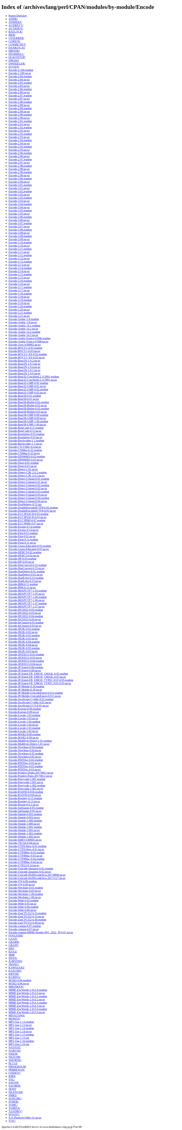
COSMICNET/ (17, 44)
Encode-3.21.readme (20, 312)
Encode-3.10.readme (20, 242)
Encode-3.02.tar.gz (19, 194)
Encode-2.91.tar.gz (19, 124)
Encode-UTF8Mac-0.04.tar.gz (25, 862)
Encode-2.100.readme (21, 70)
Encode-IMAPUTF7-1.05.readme (28, 590)
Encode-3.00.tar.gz (19, 181)
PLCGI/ (13, 1063)
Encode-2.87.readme (20, 95)
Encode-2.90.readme (20, 114)
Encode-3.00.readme (20, 178)
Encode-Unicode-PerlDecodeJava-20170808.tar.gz (37, 874)
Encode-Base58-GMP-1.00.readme (28, 421)
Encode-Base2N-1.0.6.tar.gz (24, 373)
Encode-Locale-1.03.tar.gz (23, 718)
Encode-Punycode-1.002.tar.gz (26, 788)
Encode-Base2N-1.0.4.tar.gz (24, 367)
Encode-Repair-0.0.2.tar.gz (24, 804)
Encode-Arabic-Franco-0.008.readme (29, 338)
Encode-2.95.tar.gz (19, 149)
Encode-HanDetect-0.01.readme (27, 571)
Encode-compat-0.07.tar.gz (24, 929)
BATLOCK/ (16, 31)
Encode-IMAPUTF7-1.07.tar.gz (27, 606)
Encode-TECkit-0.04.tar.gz (24, 842)
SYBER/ (14, 1101)
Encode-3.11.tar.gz (19, 252)
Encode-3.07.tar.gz (19, 226)
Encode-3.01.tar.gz (19, 188)
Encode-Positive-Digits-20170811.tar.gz (31, 772)
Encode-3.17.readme (20, 287)
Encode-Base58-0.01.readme (25, 395)
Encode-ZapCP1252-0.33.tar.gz (26, 916)
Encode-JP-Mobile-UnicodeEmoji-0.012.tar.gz (35, 696)
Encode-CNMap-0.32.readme (25, 450)
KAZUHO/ (15, 970)
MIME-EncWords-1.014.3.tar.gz (27, 1005)
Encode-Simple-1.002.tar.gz (24, 836)
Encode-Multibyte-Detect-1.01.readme (30, 740)
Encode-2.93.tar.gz (19, 137)
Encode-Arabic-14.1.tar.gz (23, 328)
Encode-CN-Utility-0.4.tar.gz (25, 446)
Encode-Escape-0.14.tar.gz (24, 529)
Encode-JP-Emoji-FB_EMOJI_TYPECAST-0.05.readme (41, 680)
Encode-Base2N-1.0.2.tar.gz (24, 360)
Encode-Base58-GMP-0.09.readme (28, 414)
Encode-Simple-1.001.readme (25, 827)
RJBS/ (12, 1076)
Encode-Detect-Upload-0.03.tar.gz (28, 494)
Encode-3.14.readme (20, 268)
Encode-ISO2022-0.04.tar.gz (25, 619)
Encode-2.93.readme (20, 133)
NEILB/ (13, 1053)
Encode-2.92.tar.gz (19, 130)
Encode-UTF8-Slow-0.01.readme (27, 846)
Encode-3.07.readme (20, 223)
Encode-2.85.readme (20, 82)
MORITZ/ (14, 1018)
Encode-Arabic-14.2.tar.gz (23, 335)
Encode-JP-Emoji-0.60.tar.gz (25, 670)
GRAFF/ (14, 945)
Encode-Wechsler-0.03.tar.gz (25, 890)
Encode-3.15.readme (20, 274)
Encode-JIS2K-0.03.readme (24, 635)
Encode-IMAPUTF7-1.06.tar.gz (27, 600)
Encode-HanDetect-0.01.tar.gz (26, 574)
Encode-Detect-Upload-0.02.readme (29, 485)
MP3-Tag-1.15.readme (21, 1034)
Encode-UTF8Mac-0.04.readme (27, 858)
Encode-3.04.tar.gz (19, 207)
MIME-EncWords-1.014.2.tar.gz (27, 999)
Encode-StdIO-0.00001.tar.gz (25, 839)
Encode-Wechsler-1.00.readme (26, 894)
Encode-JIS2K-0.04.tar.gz (23, 644)
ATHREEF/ (15, 22)
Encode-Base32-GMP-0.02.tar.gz (27, 392)
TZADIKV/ (15, 1111)
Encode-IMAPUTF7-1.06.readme (28, 597)
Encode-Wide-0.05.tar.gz (22, 903)
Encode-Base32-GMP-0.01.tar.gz (27, 386)
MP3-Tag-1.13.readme (21, 1021)
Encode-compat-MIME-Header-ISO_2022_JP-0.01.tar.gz (41, 932)
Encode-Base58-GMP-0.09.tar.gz (27, 418)
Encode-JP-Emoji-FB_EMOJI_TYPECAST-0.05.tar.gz (40, 683)
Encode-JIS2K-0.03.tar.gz (23, 638)
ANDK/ (13, 18)
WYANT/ (14, 1114)
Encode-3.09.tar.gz (19, 239)
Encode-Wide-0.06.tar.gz (22, 910)
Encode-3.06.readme (20, 216)
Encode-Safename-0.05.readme (26, 807)
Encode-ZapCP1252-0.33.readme (27, 913)
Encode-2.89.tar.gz (19, 111)
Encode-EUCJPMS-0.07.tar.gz (26, 523)
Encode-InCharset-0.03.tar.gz (25, 625)
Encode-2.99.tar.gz (19, 175)
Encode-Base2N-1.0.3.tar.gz (24, 363)
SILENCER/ (16, 1092)
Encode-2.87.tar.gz (19, 98)
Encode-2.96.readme (20, 153)
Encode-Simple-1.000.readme (25, 820)
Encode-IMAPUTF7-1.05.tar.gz (27, 593)
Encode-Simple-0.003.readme (25, 814)
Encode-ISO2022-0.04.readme (26, 616)
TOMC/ (13, 1104)
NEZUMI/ (14, 1056)
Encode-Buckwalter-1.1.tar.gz (25, 443)
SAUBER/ (15, 1085)
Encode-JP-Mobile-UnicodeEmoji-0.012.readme (36, 692)
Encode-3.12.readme (20, 255)
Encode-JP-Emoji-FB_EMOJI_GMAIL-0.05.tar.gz (37, 676)
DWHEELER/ (17, 63)
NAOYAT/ (15, 1047)
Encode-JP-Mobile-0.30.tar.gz (25, 689)
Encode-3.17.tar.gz (19, 290)
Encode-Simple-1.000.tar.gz (24, 823)
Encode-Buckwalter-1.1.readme (26, 440)
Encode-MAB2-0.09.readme (25, 734)
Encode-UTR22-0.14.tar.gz (24, 865)
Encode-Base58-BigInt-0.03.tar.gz (28, 411)
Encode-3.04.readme (20, 204)
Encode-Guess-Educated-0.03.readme (30, 545)
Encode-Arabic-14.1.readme (24, 325)
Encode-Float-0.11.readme (23, 539)
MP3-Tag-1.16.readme (21, 1041)
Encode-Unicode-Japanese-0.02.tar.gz (30, 871)
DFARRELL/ (16, 54)
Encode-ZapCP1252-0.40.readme (27, 919)
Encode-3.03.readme (20, 197)
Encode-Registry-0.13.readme (25, 798)
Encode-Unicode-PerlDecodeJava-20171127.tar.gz (37, 878)
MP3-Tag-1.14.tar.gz (20, 1031)
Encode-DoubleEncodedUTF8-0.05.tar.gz (32, 510)
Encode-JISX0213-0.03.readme (26, 654)
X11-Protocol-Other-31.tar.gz (25, 1117)
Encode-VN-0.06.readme (23, 881)
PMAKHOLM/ (17, 1066)
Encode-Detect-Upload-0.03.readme (29, 491)
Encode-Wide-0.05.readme (24, 900)
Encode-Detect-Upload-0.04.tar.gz (28, 501)
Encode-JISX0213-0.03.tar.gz (25, 657)
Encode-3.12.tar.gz (19, 258)
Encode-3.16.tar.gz (19, 284)
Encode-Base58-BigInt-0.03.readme (29, 408)
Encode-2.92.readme (20, 127)
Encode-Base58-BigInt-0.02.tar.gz (28, 405)
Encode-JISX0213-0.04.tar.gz (25, 664)
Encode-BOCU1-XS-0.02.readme (28, 354)
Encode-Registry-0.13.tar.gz (24, 801)
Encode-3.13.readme (20, 261)
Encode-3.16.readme (20, 280)
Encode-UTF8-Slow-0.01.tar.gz (26, 849)
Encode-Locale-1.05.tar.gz (23, 731)
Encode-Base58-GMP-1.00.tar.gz (27, 424)
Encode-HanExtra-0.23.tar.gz (25, 581)
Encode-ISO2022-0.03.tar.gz (25, 613)
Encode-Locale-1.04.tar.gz (23, 724)
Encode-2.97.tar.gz (19, 162)
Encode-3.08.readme (20, 229)
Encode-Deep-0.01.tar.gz (23, 466)
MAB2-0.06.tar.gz (19, 983)
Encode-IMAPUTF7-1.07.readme (28, 603)
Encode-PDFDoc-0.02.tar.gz (25, 763)
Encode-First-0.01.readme (23, 533)
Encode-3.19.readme (20, 299)
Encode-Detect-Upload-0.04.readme (29, 498)
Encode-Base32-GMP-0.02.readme (28, 389)
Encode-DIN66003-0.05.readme (27, 456)
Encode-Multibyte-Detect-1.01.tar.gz (29, 743)
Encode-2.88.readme (20, 101)
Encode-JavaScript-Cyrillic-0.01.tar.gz (30, 702)
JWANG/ (14, 964)
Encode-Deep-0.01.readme (24, 462)
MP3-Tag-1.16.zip (19, 1044)
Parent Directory (18, 15)
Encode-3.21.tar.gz (19, 315)
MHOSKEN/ (16, 986)
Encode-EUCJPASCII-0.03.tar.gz (27, 517)
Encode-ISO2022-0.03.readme (26, 609)
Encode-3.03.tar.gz (19, 200)
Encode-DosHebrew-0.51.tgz (25, 504)
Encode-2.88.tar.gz (19, 105)
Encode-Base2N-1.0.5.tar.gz (24, 370)
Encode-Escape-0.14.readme (25, 526)
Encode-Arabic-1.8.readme (24, 319)
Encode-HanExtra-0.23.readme (26, 577)
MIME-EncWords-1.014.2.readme (28, 996)
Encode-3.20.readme (20, 306)
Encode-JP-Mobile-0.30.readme (26, 686)
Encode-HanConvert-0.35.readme (28, 565)
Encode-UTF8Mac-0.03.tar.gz (25, 855)
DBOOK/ (14, 50)
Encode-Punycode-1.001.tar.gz (26, 782)
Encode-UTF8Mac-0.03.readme (27, 852)
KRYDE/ (14, 973)
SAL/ (12, 1079)
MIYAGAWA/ (17, 1015)
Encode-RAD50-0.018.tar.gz (25, 795)
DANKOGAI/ (17, 47)
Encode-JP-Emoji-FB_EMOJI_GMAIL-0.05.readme (38, 673)
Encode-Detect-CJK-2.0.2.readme (28, 472)
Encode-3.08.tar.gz (19, 232)
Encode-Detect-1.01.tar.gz (23, 469)
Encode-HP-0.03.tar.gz (21, 561)
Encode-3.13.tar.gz (19, 264)
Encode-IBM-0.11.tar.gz (22, 587)
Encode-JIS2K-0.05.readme (24, 648)
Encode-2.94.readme (20, 140)
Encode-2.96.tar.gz (19, 156)
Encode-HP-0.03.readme (22, 558)
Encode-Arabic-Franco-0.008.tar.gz (28, 341)
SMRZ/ (13, 1095)
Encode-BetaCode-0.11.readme (26, 427)
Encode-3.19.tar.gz (19, 303)
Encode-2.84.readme (20, 76)
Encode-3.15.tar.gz (19, 277)
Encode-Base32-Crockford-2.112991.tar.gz (33, 379)
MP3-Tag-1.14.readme (21, 1028)
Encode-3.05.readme (20, 210)
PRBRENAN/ (17, 1069)
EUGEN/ (14, 66)
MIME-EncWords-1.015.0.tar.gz (27, 1012)
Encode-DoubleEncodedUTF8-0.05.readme (33, 507)
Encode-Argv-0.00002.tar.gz (25, 344)
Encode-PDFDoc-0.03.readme (26, 766)
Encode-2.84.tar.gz (19, 79)
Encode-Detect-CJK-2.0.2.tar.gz (27, 475)
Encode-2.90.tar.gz (19, 117)
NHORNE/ (15, 1060)
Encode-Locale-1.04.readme (24, 721)
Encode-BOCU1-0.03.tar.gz (24, 351)
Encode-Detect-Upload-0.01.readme (29, 478)
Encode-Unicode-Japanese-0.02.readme (31, 868)
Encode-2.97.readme (20, 159)
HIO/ (11, 948)
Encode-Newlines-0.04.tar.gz (25, 750)
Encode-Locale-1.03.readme (24, 715)
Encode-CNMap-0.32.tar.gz (24, 453)
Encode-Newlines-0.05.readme (26, 753)
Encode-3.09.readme (20, 236)
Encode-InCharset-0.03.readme (26, 622)
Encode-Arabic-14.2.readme (24, 331)
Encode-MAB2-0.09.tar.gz (24, 737)
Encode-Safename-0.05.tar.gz (25, 811)
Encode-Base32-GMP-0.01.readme (28, 383)
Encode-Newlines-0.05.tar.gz (25, 756)
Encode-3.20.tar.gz (19, 309)
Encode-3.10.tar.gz (19, 245)
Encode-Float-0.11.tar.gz (22, 542)
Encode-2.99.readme (20, 172)
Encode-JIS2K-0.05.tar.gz (23, 651)
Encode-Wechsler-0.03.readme (26, 887)
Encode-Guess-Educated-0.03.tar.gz (29, 549)
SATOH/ (14, 1082)
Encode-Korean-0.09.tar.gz (24, 712)
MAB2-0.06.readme (20, 980)
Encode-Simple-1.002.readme (25, 833)
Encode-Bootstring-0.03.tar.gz (25, 437)
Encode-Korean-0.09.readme (25, 708)
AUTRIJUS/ (16, 28)
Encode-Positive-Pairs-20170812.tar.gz (30, 775)
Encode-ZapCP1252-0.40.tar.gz (26, 922)
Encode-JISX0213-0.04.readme (26, 660)
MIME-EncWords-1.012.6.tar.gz (27, 993)
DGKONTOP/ (17, 57)
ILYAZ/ (13, 951)
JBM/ (12, 954)
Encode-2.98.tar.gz (19, 169)
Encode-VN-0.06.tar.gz (22, 884)
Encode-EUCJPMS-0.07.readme (27, 520)
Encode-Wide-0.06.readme (24, 906)
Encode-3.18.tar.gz (19, 296)
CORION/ (14, 41)
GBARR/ (14, 942)
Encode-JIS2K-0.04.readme (24, 641)
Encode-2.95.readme (20, 146)
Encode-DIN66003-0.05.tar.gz (26, 459)
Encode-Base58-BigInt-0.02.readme (29, 402)
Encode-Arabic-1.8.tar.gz (23, 322)
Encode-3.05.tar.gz (19, 213)
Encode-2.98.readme (20, 165)
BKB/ (12, 34)
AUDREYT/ (16, 25)
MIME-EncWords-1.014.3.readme (28, 1002)
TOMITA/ (14, 1108)
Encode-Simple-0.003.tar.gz (24, 817)
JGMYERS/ (15, 961)
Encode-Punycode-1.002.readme (27, 785)
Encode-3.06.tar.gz (19, 220)
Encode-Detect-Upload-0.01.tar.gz (28, 482)
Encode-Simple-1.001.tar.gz (24, 830)
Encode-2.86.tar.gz (19, 92)
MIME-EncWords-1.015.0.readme (28, 1009)
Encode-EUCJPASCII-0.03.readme (29, 513)
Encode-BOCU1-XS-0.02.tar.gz (27, 357)
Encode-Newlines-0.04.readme (26, 747)
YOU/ (12, 1120)
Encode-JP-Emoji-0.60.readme (26, 667)
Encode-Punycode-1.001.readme (27, 779)
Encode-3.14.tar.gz (19, 271)
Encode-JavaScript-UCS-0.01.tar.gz (29, 705)
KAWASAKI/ (17, 967)
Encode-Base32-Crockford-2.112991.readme (34, 376)
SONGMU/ (15, 1098)
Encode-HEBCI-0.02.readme (25, 552)
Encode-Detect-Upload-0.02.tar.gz (28, 488)
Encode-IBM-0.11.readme (23, 584)
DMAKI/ (14, 60)
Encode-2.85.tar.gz (19, 85)
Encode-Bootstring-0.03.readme (26, 434)
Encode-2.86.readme (20, 89)
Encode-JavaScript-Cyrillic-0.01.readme (31, 699)
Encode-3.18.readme (20, 293)
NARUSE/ (15, 1050)
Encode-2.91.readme (20, 121)
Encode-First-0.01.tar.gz (22, 536)
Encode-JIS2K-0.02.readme (24, 628)
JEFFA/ (13, 957)
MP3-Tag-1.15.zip (19, 1037)
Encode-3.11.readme (20, 248)
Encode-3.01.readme (20, 184)
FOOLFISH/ (16, 935)
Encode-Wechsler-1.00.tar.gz (25, 897)
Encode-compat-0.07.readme (25, 926)
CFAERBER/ (16, 38)
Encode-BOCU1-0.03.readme (25, 347)
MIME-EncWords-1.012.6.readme (28, 989)
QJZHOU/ (15, 1072)
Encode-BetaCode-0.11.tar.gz (25, 430)
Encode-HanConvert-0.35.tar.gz (26, 568)
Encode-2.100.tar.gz (20, 73)
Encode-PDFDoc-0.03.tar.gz (25, 769)
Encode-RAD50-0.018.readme (26, 791)
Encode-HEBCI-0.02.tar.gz (24, 555)
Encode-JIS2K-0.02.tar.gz (23, 632)
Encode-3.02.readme (20, 191)
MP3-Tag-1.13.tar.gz (20, 1025)
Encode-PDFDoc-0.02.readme (26, 759)
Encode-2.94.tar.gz (19, 143)
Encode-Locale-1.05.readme (24, 727)
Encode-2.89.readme (20, 108)
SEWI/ (12, 1088)
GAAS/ (13, 938)
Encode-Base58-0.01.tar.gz (24, 399)
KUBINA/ (15, 977)
